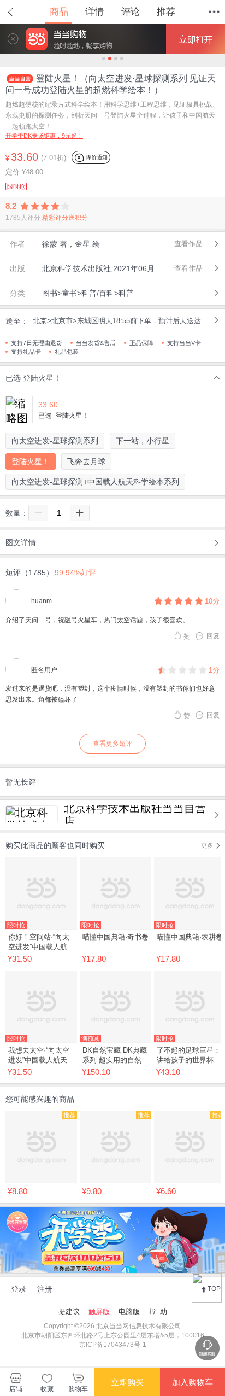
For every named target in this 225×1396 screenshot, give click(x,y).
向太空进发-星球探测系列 (54, 440)
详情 (94, 12)
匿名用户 (44, 670)
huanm (41, 601)
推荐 (166, 12)
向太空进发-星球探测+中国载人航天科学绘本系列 (95, 481)
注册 (44, 1288)
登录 (18, 1288)
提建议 (69, 1311)
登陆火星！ (30, 461)
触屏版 (99, 1311)
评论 (130, 12)
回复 (213, 636)
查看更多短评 (112, 743)
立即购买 (127, 1382)
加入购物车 (192, 1382)
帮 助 (158, 1311)
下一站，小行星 (142, 440)
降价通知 (96, 157)
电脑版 (129, 1311)
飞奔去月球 (86, 461)
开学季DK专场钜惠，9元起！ (44, 135)
